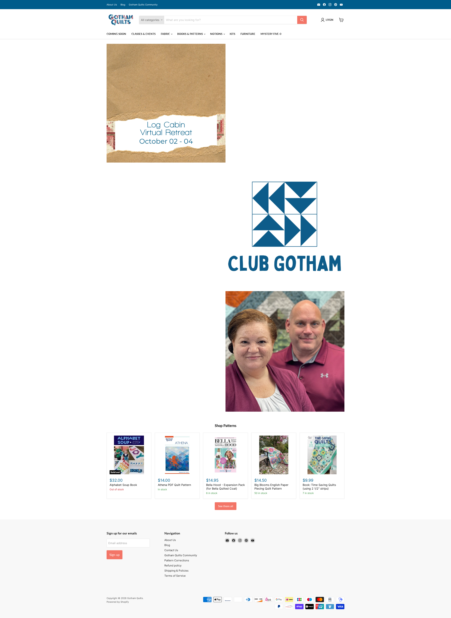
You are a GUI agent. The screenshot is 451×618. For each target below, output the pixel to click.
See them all (225, 506)
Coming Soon (116, 33)
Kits (232, 33)
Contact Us (171, 550)
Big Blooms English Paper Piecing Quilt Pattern (271, 486)
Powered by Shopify (118, 601)
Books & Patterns (190, 33)
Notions (216, 33)
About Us (112, 4)
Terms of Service (175, 575)
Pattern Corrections (176, 560)
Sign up (114, 555)
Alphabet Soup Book (123, 485)
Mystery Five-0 (271, 33)
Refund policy (172, 565)
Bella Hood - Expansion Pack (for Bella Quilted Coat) (225, 486)
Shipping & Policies (176, 570)
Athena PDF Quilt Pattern (174, 485)
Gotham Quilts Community (143, 4)
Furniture (247, 33)
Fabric (166, 33)
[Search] (302, 20)
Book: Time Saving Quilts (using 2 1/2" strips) (319, 486)
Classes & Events (143, 33)
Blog (123, 4)
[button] (328, 20)
